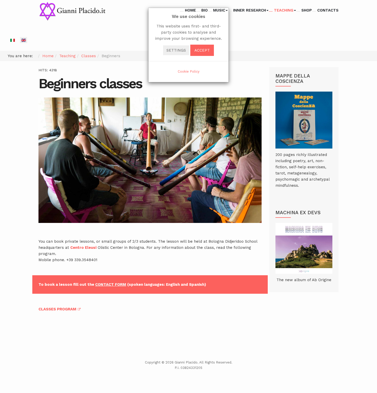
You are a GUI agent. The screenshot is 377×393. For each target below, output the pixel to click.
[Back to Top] (364, 351)
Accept (202, 50)
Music (219, 10)
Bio (204, 10)
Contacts (328, 10)
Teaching (283, 10)
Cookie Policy (189, 71)
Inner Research (249, 10)
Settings (176, 50)
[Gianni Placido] (72, 11)
